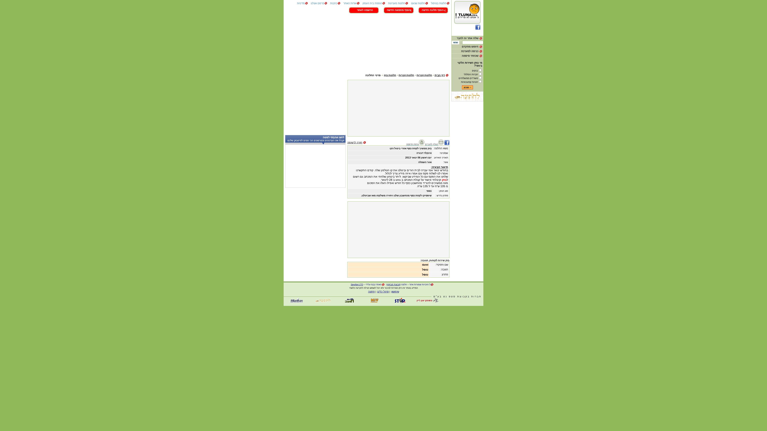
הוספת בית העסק (372, 3)
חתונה (371, 291)
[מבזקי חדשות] (297, 302)
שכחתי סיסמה (470, 55)
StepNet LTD (357, 284)
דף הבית (440, 75)
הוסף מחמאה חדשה (399, 10)
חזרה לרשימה (354, 142)
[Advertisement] (366, 43)
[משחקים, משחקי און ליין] (426, 302)
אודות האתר (350, 3)
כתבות (333, 3)
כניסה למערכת (469, 51)
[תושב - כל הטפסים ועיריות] (349, 302)
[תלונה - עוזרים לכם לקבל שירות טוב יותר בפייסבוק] (477, 28)
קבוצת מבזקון (393, 284)
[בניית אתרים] (400, 302)
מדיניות (301, 3)
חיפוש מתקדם (470, 46)
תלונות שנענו (418, 3)
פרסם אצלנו (317, 3)
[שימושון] (374, 302)
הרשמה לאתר (365, 10)
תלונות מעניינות (396, 3)
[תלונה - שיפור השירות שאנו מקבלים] (467, 23)
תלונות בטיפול (438, 3)
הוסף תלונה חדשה (433, 10)
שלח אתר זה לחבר (467, 38)
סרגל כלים (383, 291)
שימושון (395, 291)
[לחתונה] (467, 100)
